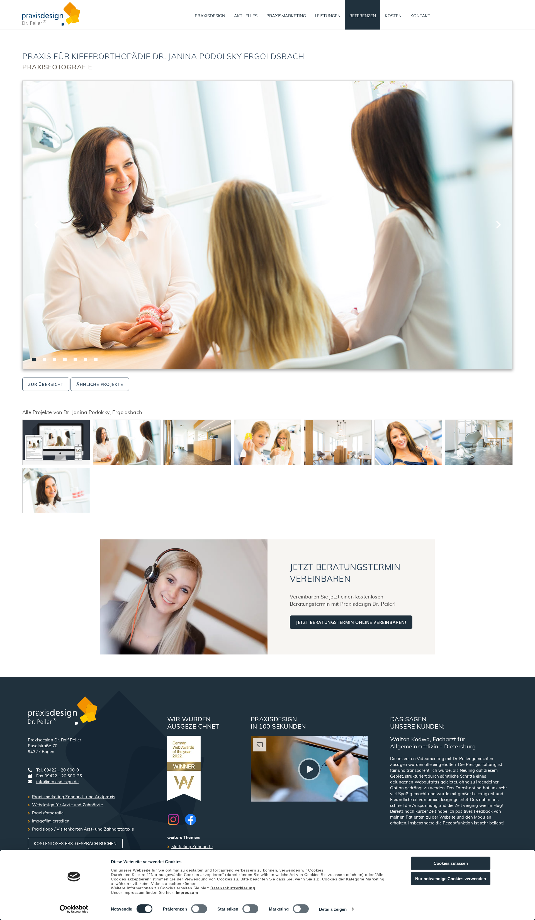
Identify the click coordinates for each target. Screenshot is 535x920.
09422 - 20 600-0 (61, 770)
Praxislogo (42, 829)
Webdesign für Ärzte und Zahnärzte (67, 805)
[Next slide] (498, 225)
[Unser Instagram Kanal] (176, 819)
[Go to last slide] (37, 225)
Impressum (187, 892)
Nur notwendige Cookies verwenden (450, 878)
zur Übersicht (46, 384)
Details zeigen (333, 909)
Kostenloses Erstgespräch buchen (75, 844)
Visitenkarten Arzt (74, 829)
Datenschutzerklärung (232, 887)
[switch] (199, 908)
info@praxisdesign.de (57, 782)
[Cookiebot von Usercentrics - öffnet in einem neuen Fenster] (74, 909)
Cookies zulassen (451, 863)
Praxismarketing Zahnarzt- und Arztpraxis (73, 797)
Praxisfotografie (48, 813)
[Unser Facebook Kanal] (190, 819)
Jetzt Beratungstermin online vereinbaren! (351, 622)
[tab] (34, 359)
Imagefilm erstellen (50, 821)
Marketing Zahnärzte (192, 847)
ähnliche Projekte (99, 384)
